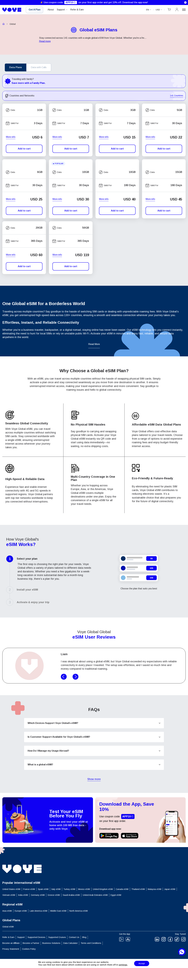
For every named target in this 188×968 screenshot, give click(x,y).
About (51, 9)
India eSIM (23, 895)
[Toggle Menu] (184, 10)
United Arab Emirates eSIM (95, 895)
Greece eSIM (54, 895)
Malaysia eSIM (154, 889)
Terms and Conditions (91, 943)
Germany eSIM (38, 895)
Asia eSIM (7, 911)
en (147, 9)
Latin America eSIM (38, 911)
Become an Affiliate (11, 943)
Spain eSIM (43, 889)
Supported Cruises (57, 937)
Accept (142, 963)
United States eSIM (11, 889)
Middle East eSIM (58, 911)
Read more (45, 41)
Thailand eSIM (138, 889)
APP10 (69, 2)
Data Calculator (70, 943)
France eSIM (29, 889)
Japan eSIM (169, 889)
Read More (94, 344)
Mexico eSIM (84, 889)
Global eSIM (8, 927)
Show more (94, 779)
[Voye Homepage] (11, 10)
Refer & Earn (77, 9)
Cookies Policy (29, 949)
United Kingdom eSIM (103, 889)
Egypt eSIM (116, 895)
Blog (84, 937)
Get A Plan (34, 9)
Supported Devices (36, 937)
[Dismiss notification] (185, 2)
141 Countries (176, 96)
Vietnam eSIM (8, 895)
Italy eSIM (56, 889)
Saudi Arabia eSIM (71, 895)
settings (123, 965)
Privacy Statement (10, 949)
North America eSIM (78, 911)
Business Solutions (51, 943)
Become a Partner (31, 943)
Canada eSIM (122, 889)
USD (158, 9)
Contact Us (74, 937)
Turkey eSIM (69, 889)
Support (61, 9)
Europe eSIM (21, 911)
